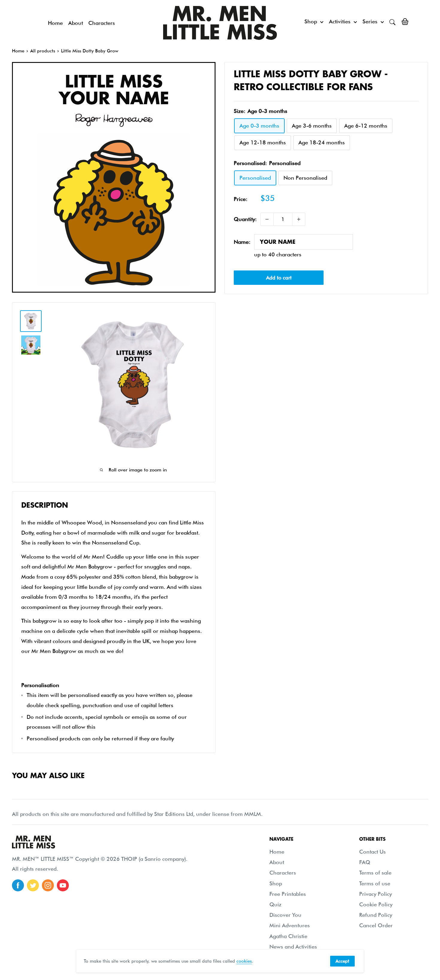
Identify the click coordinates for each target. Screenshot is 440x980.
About (75, 23)
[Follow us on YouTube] (63, 885)
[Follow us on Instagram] (48, 885)
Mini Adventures (289, 925)
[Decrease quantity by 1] (267, 219)
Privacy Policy (375, 894)
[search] (392, 21)
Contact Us (372, 852)
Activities (340, 21)
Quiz (275, 904)
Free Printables (287, 894)
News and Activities (293, 946)
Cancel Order (376, 925)
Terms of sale (375, 872)
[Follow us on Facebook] (18, 885)
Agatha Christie (288, 936)
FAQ (364, 862)
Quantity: (245, 219)
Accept (342, 961)
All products (42, 51)
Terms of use (374, 883)
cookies (244, 961)
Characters (101, 23)
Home (55, 23)
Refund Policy (375, 915)
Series (369, 21)
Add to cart (279, 277)
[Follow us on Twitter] (33, 885)
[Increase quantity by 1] (298, 219)
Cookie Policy (375, 904)
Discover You (285, 915)
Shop (310, 21)
